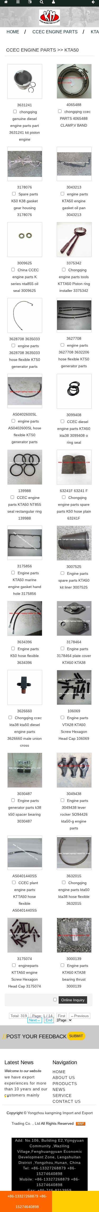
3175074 (24, 959)
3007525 (74, 566)
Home (13, 32)
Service (62, 1095)
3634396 (24, 642)
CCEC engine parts (55, 32)
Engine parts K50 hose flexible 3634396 (24, 656)
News (59, 1089)
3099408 (74, 415)
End (49, 1020)
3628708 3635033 (24, 339)
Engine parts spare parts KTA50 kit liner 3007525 (73, 580)
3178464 (74, 642)
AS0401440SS (24, 876)
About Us (64, 1077)
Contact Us (67, 1101)
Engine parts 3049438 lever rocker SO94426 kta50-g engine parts (74, 814)
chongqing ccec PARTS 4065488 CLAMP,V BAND (75, 118)
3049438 (74, 794)
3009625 (24, 263)
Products (65, 1083)
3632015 (74, 876)
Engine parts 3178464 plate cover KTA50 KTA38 (74, 656)
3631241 (24, 105)
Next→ (34, 1020)
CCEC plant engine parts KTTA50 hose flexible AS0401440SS (25, 896)
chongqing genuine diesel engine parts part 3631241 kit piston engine (24, 125)
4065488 (74, 105)
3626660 (24, 711)
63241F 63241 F (74, 491)
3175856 (24, 566)
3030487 (24, 794)
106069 (74, 711)
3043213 (74, 187)
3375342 (74, 263)
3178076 (24, 187)
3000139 (74, 959)
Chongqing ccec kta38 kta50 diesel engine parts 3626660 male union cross (24, 731)
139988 (24, 491)
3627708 (74, 338)
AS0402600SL (25, 414)
